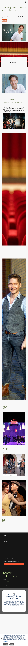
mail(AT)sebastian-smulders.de (11, 581)
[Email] (17, 62)
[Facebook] (10, 62)
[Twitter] (15, 62)
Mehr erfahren (4, 20)
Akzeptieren (6, 644)
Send (14, 564)
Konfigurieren (5, 641)
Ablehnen (11, 644)
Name (5, 535)
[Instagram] (12, 62)
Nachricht (5, 541)
